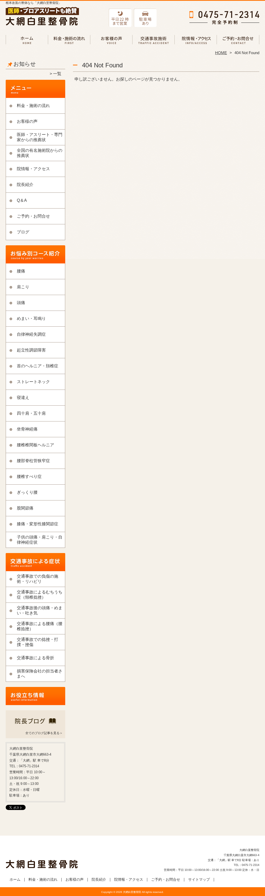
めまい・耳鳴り (31, 318)
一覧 (57, 73)
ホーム (27, 40)
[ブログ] (35, 726)
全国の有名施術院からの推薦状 (39, 153)
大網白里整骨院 (132, 892)
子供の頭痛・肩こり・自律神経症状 (39, 539)
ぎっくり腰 (27, 492)
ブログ (23, 232)
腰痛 (21, 271)
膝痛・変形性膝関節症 (37, 524)
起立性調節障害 (31, 350)
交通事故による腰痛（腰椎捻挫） (39, 626)
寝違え (23, 397)
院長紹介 (25, 184)
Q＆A (22, 200)
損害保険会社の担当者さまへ (39, 673)
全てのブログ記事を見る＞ (44, 733)
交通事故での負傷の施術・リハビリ (153, 40)
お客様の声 (111, 40)
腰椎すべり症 (29, 476)
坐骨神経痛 (27, 429)
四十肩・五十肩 (31, 413)
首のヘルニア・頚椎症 (37, 366)
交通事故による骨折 (35, 658)
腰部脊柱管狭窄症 (33, 460)
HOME (221, 53)
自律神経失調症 (31, 334)
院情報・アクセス (196, 40)
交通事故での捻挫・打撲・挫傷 (37, 642)
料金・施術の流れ (69, 40)
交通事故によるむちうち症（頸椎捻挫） (39, 594)
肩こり (23, 287)
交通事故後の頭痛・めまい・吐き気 (39, 610)
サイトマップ (199, 879)
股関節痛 (25, 508)
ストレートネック (33, 381)
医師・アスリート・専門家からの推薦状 (39, 137)
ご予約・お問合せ (238, 40)
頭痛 (21, 302)
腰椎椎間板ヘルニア (35, 445)
